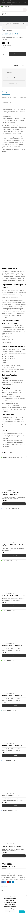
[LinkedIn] (13, 882)
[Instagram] (10, 882)
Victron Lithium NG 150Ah (12, 646)
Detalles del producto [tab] (9, 97)
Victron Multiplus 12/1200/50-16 (14, 846)
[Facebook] (2, 882)
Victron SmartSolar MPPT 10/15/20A (12, 544)
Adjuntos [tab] (23, 97)
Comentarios (6, 102)
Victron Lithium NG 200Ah (12, 696)
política (6, 908)
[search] (25, 9)
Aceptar (21, 911)
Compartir (15, 65)
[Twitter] (5, 882)
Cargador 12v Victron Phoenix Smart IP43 (11, 493)
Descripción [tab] (6, 92)
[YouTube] (8, 882)
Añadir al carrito (18, 54)
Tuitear (23, 65)
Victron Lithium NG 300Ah (12, 746)
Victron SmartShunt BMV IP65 (13, 596)
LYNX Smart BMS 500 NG (11, 796)
